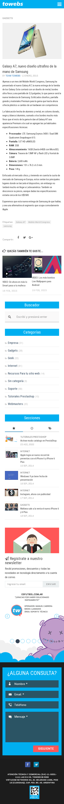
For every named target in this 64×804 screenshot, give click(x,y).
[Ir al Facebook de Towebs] (27, 764)
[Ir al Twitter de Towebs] (36, 764)
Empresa (13, 343)
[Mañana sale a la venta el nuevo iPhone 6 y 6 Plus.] (11, 507)
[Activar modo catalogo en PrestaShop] (11, 438)
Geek (11, 358)
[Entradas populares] (14, 428)
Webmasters (15, 404)
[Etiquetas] (50, 428)
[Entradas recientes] (32, 428)
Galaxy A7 (20, 222)
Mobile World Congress (39, 222)
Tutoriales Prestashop (21, 396)
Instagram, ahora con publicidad (35, 494)
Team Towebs (13, 75)
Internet (12, 365)
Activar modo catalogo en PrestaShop (38, 440)
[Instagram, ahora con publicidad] (11, 492)
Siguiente (46, 749)
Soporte (12, 388)
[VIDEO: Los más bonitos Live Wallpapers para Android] (46, 265)
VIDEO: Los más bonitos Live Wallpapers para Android (43, 281)
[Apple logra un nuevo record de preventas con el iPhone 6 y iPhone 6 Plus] (11, 454)
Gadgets (7, 18)
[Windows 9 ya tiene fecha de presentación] (11, 475)
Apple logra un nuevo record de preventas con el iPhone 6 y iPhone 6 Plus (37, 458)
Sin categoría (15, 381)
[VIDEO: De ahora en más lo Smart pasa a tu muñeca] (17, 267)
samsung (8, 226)
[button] (9, 619)
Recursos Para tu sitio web (24, 373)
